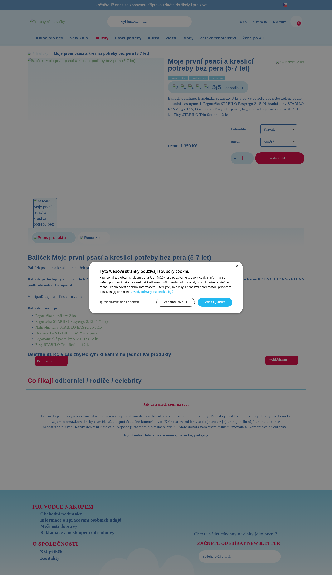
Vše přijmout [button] (215, 302)
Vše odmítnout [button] (175, 302)
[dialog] (166, 287)
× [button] (236, 266)
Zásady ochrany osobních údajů (152, 292)
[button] (120, 302)
